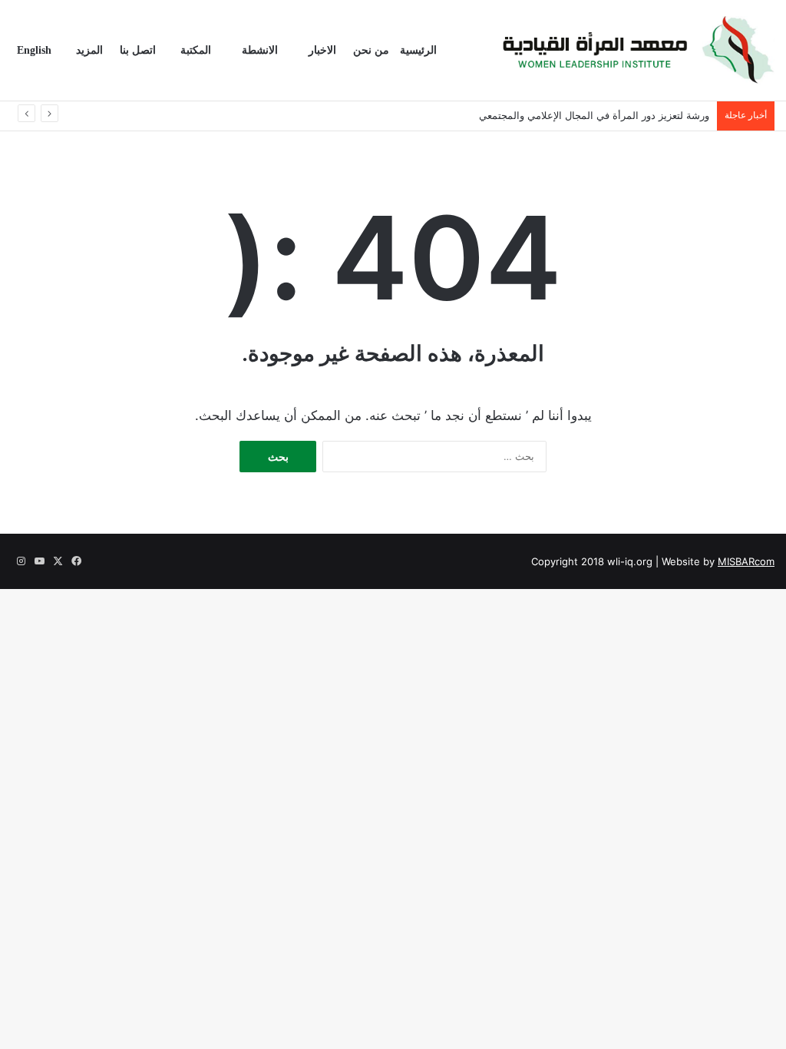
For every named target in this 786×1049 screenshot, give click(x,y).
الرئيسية (418, 50)
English (34, 50)
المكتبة (195, 50)
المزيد (89, 50)
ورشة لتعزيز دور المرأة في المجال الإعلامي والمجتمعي (594, 115)
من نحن (371, 50)
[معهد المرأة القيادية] (638, 50)
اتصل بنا (138, 50)
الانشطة (260, 50)
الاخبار (322, 50)
